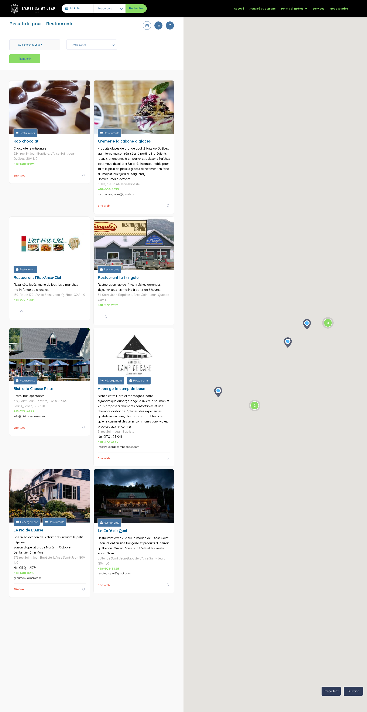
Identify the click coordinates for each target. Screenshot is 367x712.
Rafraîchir (25, 58)
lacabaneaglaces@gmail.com (117, 194)
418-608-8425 (108, 568)
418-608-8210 (24, 573)
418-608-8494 (24, 164)
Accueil (239, 8)
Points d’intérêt (292, 8)
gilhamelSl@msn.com (27, 577)
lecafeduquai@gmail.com (114, 573)
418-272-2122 (108, 305)
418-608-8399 (108, 189)
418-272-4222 (24, 411)
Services (318, 8)
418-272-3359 (108, 442)
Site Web (19, 175)
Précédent (331, 691)
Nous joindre (339, 8)
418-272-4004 (24, 300)
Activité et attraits (263, 8)
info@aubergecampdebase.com (118, 446)
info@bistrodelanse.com (29, 416)
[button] (287, 342)
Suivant (353, 691)
